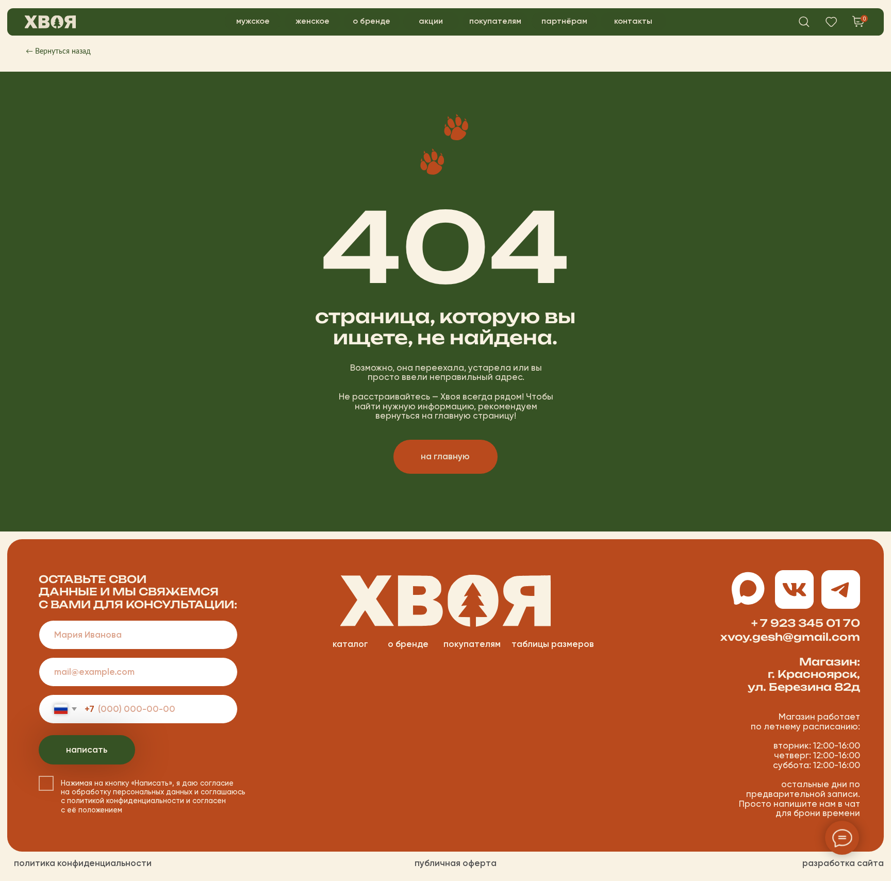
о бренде (408, 644)
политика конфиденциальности (83, 863)
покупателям (472, 644)
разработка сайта (843, 863)
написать (86, 749)
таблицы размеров (553, 644)
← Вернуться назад (58, 51)
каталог (350, 644)
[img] (50, 21)
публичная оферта (456, 863)
